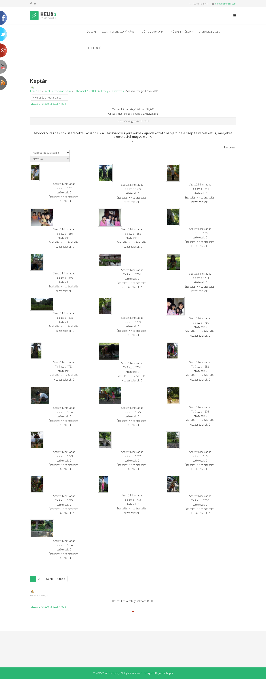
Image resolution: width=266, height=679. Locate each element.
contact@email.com (225, 3)
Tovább (48, 578)
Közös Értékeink (182, 31)
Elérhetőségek (95, 48)
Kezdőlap (35, 91)
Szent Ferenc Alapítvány (118, 31)
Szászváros (117, 91)
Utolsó (61, 578)
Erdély (104, 91)
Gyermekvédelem (210, 31)
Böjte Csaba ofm (152, 31)
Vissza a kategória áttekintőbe (48, 103)
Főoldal (91, 31)
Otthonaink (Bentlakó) (86, 91)
